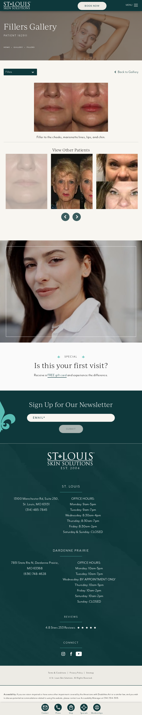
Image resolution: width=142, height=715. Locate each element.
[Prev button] (65, 217)
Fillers (31, 47)
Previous (13, 140)
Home (7, 47)
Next (131, 140)
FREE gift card (57, 375)
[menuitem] (63, 654)
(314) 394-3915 (111, 698)
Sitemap (90, 673)
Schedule (71, 284)
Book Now (92, 5)
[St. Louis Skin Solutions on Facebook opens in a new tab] (71, 654)
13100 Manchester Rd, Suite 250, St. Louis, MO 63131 (36, 501)
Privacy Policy (76, 673)
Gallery (18, 47)
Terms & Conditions (57, 673)
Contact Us (71, 311)
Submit (71, 428)
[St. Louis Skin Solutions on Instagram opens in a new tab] (63, 654)
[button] (136, 5)
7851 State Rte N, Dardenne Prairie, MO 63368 (35, 565)
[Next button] (76, 217)
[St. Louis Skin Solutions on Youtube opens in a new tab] (79, 654)
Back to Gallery (127, 72)
